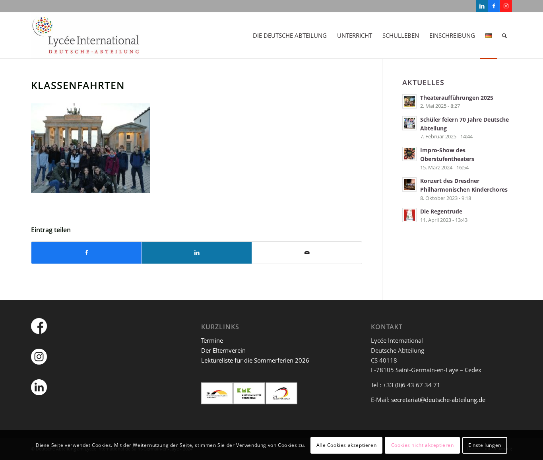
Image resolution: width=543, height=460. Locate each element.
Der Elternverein (223, 350)
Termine (212, 340)
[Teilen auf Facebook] (86, 253)
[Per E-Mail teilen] (307, 253)
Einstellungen (484, 444)
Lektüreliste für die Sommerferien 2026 (255, 360)
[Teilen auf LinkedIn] (197, 253)
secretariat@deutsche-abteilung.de (438, 400)
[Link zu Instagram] (506, 6)
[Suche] (504, 35)
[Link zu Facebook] (494, 6)
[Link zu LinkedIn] (482, 6)
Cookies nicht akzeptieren (422, 444)
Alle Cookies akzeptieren (346, 444)
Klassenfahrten (78, 85)
